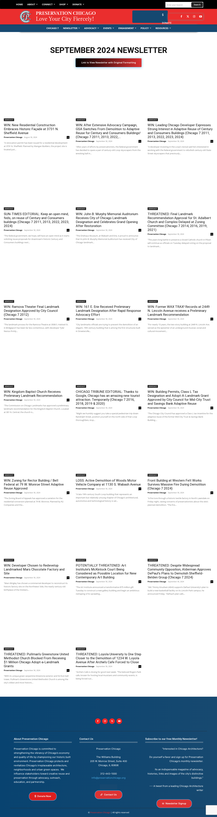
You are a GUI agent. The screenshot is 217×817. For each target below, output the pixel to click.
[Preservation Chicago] (60, 16)
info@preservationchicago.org (108, 777)
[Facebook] (181, 16)
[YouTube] (200, 16)
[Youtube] (119, 721)
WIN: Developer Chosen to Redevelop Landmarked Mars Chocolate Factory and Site (34, 569)
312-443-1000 (108, 773)
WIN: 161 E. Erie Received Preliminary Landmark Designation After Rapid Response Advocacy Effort (108, 311)
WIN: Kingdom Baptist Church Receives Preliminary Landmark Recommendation (33, 394)
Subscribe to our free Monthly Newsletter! (171, 738)
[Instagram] (194, 16)
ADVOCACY (9, 120)
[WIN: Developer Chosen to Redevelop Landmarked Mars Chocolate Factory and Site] (36, 536)
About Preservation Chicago (31, 738)
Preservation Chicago (13, 137)
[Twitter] (187, 16)
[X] (112, 721)
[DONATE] (162, 14)
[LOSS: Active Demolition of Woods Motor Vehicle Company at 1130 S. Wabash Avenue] (108, 452)
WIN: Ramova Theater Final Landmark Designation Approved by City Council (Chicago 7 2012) (31, 311)
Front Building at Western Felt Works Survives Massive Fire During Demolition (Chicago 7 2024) (177, 484)
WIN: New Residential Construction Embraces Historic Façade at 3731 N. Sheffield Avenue (31, 129)
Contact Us (86, 738)
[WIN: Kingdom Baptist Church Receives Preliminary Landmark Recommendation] (36, 363)
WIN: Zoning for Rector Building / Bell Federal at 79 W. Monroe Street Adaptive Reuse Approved (34, 484)
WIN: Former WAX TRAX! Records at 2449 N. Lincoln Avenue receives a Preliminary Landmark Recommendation (179, 311)
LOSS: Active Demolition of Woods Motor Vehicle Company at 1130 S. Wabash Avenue (108, 482)
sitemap (108, 787)
